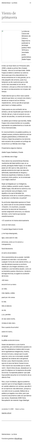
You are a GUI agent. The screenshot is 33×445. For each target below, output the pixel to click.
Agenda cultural (6, 413)
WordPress (18, 438)
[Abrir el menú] (30, 3)
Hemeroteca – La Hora (9, 3)
